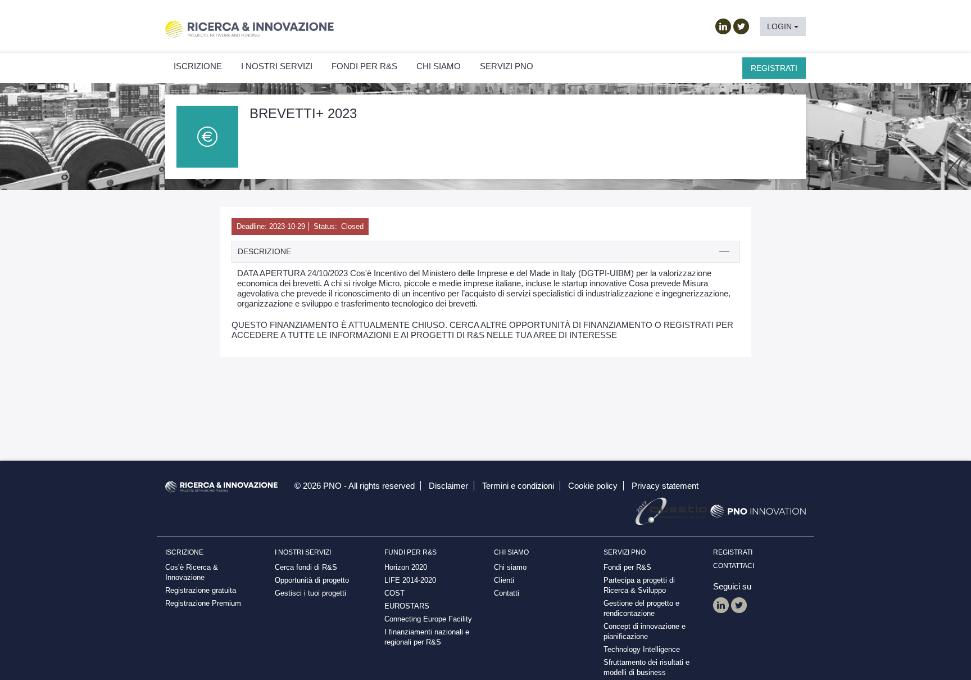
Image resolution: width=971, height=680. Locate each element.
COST (394, 593)
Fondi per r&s (364, 66)
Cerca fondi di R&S (306, 567)
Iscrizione (198, 66)
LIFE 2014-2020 (410, 580)
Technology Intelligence (642, 649)
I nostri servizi (276, 66)
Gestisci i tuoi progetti (310, 593)
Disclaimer (448, 485)
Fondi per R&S (627, 567)
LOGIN (780, 26)
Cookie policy (593, 485)
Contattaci (733, 566)
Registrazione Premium (203, 603)
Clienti (504, 580)
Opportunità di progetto (312, 580)
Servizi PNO (506, 66)
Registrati (774, 68)
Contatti (506, 593)
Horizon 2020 (405, 567)
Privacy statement (665, 485)
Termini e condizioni (518, 485)
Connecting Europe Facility (428, 619)
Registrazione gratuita (200, 590)
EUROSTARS (406, 606)
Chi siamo (438, 66)
